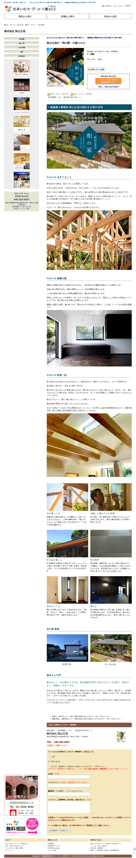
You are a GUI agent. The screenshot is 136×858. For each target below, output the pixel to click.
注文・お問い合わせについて (14, 846)
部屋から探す (68, 16)
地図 (21, 52)
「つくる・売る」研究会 (98, 846)
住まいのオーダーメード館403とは (16, 843)
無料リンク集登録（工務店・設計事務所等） (105, 850)
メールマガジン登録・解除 (14, 848)
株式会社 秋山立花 (14, 31)
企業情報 (51, 843)
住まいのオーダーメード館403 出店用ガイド (105, 843)
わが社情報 (21, 47)
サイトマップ (9, 850)
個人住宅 (20, 25)
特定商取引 (21, 56)
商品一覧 (21, 43)
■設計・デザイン (10, 25)
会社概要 (21, 39)
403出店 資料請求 (96, 848)
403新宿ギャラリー (54, 846)
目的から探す (111, 16)
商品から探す (25, 16)
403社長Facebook (54, 848)
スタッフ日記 (52, 850)
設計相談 (41, 25)
